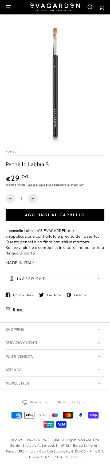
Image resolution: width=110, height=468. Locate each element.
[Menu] (8, 7)
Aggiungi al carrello (55, 214)
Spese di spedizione (40, 185)
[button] (90, 7)
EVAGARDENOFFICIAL (42, 440)
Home (10, 151)
